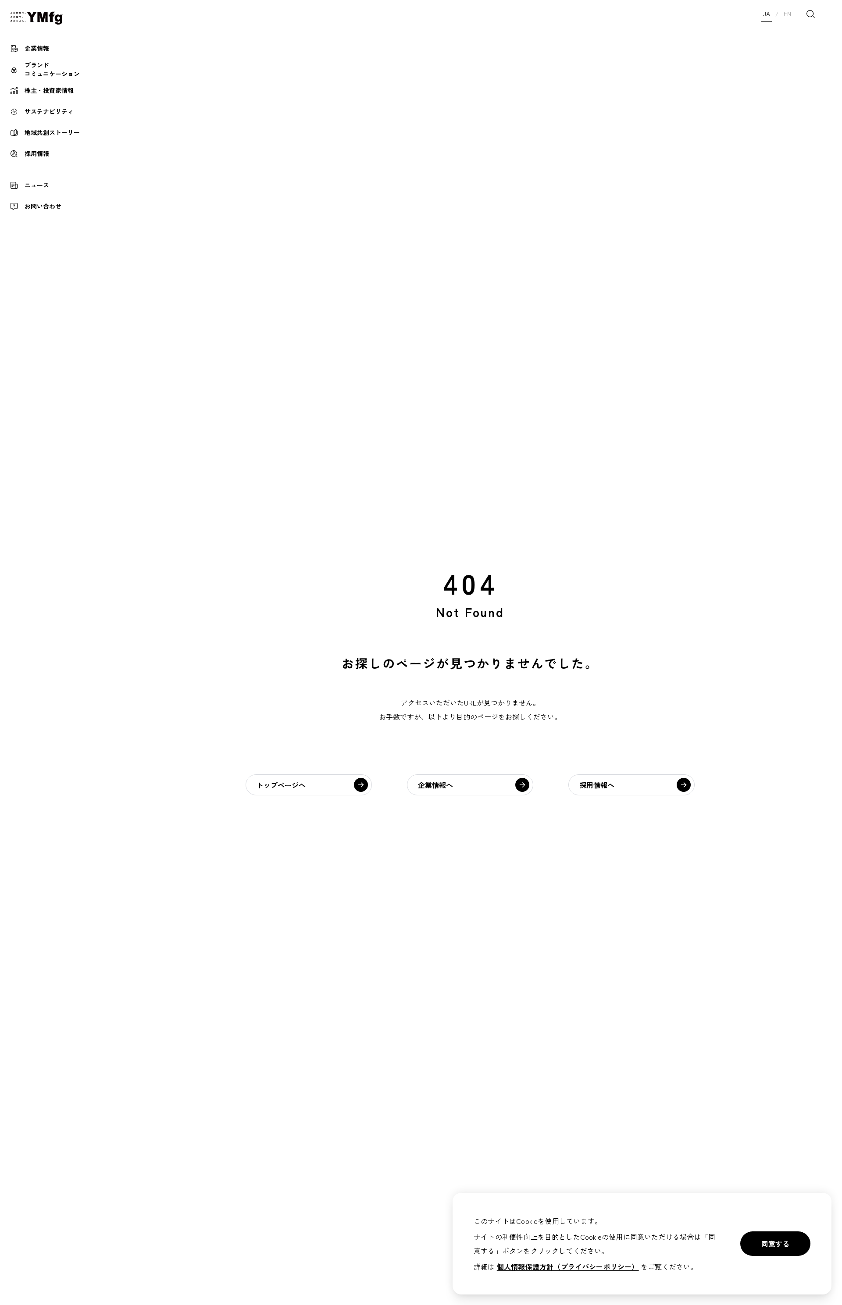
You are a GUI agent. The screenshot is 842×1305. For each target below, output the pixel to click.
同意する (775, 1243)
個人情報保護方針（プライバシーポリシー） (568, 1266)
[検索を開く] (810, 14)
